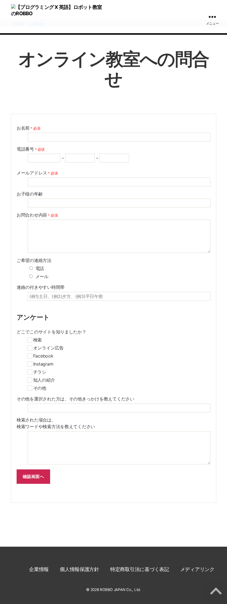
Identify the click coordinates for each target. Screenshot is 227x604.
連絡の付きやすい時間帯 (41, 287)
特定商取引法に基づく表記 (139, 569)
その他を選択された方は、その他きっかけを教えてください (75, 399)
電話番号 (31, 149)
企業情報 (39, 569)
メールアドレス (37, 173)
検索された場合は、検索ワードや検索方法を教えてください (56, 423)
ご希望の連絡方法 (34, 260)
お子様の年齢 (30, 194)
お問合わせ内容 (37, 215)
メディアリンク (197, 569)
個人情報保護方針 (79, 569)
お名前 (28, 128)
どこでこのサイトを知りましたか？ (51, 332)
